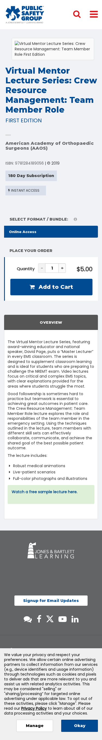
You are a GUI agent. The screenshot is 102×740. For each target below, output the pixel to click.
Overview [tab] (51, 322)
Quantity (26, 268)
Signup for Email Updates (51, 600)
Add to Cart (55, 287)
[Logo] (25, 14)
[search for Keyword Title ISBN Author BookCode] (81, 14)
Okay (79, 725)
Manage (35, 725)
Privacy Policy (34, 708)
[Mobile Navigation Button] (94, 13)
